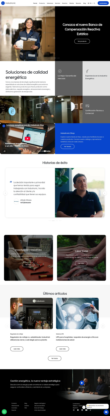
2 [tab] (55, 58)
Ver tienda (67, 146)
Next (105, 193)
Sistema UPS (60, 334)
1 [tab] (51, 58)
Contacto (14, 403)
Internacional (15, 405)
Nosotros (64, 3)
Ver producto (82, 41)
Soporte (14, 410)
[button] (90, 3)
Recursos (78, 3)
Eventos (27, 405)
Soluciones (50, 3)
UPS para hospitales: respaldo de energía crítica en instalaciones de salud (77, 338)
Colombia (14, 408)
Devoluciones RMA (39, 405)
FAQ (26, 408)
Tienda (35, 3)
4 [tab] (60, 220)
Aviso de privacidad (39, 410)
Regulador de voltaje (16, 334)
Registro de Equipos (39, 403)
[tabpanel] (55, 33)
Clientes (71, 3)
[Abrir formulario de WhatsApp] (4, 411)
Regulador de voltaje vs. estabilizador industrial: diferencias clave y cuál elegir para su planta (30, 338)
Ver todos (54, 358)
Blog (84, 3)
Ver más (28, 265)
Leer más (17, 349)
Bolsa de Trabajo (39, 408)
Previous (5, 193)
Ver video (82, 387)
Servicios (57, 3)
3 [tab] (58, 58)
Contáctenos (103, 3)
